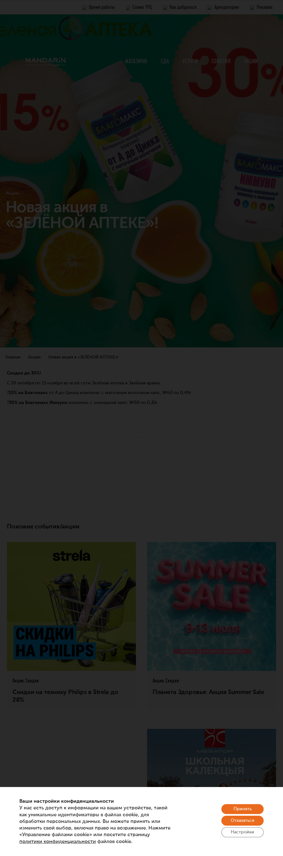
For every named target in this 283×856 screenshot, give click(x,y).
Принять (243, 809)
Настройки (242, 832)
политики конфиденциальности (57, 841)
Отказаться (242, 820)
